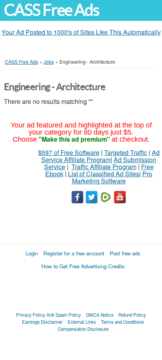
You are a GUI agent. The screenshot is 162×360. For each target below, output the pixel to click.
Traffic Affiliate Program (104, 166)
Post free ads (125, 253)
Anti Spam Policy (63, 315)
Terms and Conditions (122, 322)
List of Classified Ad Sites (103, 173)
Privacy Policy (30, 315)
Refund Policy (132, 315)
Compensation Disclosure (83, 329)
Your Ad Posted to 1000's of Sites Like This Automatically (81, 32)
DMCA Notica (99, 315)
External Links (82, 322)
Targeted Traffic (125, 152)
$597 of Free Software (68, 152)
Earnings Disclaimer (42, 322)
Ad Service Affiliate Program (100, 156)
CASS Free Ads (51, 10)
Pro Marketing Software (112, 177)
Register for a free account (73, 253)
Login (32, 253)
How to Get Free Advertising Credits (83, 266)
